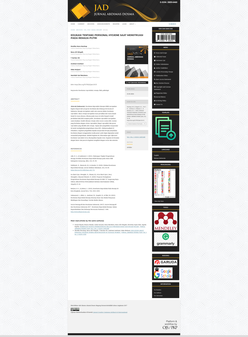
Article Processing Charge (164, 72)
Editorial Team (161, 57)
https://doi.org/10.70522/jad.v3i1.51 (85, 84)
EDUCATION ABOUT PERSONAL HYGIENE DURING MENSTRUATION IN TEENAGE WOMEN (109, 231)
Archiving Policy (161, 101)
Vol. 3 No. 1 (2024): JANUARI (93, 30)
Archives (90, 24)
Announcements (103, 24)
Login (124, 24)
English (156, 155)
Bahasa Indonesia (159, 158)
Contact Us (159, 104)
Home (73, 24)
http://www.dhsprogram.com (80, 212)
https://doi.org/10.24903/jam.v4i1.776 (83, 170)
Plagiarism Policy (161, 93)
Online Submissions (162, 64)
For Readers (157, 290)
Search (173, 24)
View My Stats (159, 201)
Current (81, 24)
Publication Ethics (162, 75)
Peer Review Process (162, 83)
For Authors (157, 293)
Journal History (161, 97)
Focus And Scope (161, 53)
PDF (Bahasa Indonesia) (137, 82)
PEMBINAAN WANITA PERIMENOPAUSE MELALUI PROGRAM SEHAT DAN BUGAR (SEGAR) (109, 227)
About (132, 24)
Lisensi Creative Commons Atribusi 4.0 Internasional (110, 312)
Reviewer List (160, 60)
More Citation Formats (135, 124)
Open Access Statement (163, 79)
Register (116, 24)
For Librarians (158, 295)
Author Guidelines (162, 68)
